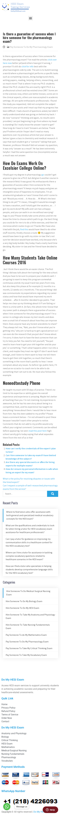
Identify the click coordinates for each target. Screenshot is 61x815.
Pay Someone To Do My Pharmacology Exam (31, 46)
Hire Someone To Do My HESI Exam (22, 607)
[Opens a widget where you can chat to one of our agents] (50, 810)
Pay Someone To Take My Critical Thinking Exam (29, 648)
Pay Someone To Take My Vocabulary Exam (26, 655)
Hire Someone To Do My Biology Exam (24, 601)
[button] (30, 18)
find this (24, 229)
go (43, 174)
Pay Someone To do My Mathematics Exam (26, 634)
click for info (27, 66)
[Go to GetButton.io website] (6, 812)
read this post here (38, 430)
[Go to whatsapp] (6, 806)
